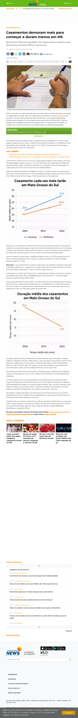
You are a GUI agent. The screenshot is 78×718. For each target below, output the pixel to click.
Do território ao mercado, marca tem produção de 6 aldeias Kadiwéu (34, 576)
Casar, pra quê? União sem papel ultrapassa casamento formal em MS (34, 154)
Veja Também (15, 420)
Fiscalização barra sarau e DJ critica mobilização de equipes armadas (48, 9)
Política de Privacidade (18, 684)
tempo (59, 116)
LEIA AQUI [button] (38, 136)
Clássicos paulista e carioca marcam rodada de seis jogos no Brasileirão (35, 608)
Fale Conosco (14, 688)
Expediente (12, 674)
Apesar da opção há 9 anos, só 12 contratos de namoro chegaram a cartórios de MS (39, 157)
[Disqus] (39, 471)
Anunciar (12, 679)
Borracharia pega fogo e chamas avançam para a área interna (31, 592)
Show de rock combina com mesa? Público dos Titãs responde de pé (34, 584)
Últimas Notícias (14, 562)
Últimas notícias (65, 9)
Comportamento (13, 27)
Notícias (68, 631)
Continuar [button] (68, 713)
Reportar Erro (14, 693)
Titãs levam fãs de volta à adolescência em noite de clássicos (31, 600)
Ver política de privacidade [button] (20, 715)
